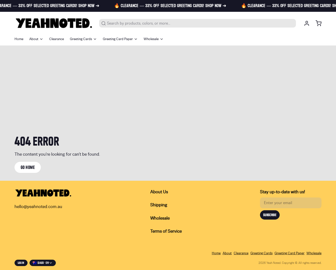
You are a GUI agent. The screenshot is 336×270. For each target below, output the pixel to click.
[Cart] (316, 23)
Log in (21, 263)
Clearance (56, 39)
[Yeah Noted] (54, 23)
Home (19, 39)
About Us (159, 192)
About (33, 39)
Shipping (158, 205)
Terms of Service (166, 231)
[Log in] (305, 23)
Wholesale (151, 39)
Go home (28, 167)
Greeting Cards (81, 39)
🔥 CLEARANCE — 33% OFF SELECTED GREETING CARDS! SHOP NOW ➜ (168, 5)
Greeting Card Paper (118, 39)
